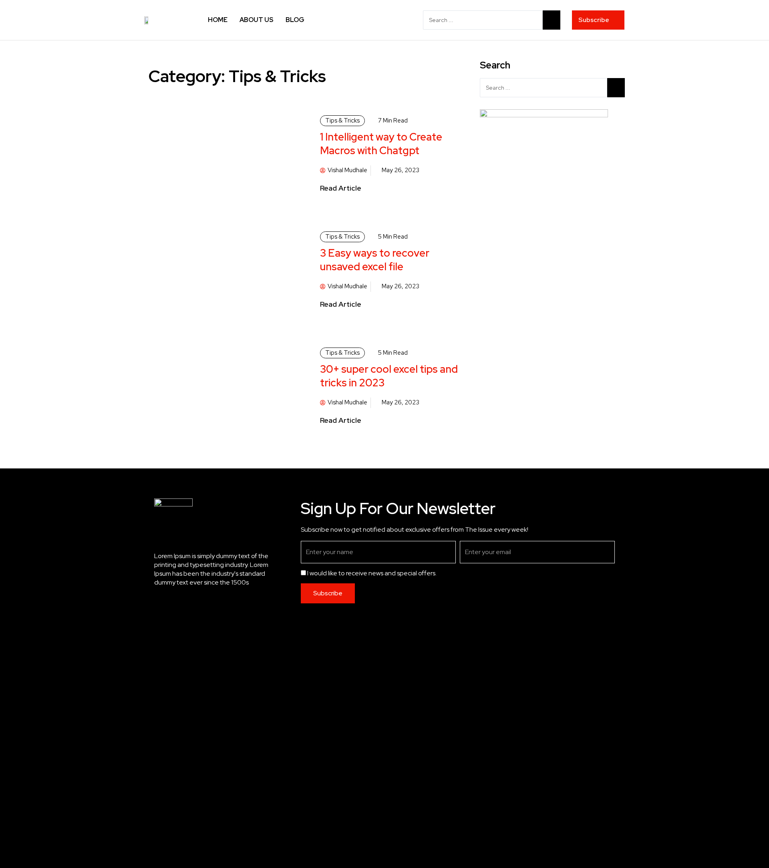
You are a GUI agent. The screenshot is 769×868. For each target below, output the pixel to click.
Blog (295, 20)
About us (257, 20)
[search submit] (551, 20)
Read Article (340, 188)
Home (217, 20)
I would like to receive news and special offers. (372, 573)
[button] (598, 20)
